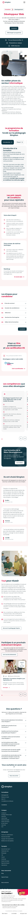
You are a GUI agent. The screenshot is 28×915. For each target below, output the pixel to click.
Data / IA (3, 799)
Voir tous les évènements (9, 654)
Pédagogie (3, 853)
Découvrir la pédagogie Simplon (11, 628)
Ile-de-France (4, 823)
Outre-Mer (3, 825)
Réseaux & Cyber (5, 797)
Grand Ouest (4, 818)
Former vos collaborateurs (7, 834)
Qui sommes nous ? (5, 849)
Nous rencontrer (14, 775)
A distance (3, 813)
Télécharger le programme (14, 32)
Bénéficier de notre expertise (7, 840)
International (4, 865)
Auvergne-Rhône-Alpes (6, 814)
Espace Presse (4, 877)
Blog (2, 873)
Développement (4, 795)
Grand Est (3, 816)
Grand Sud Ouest (5, 819)
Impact (3, 857)
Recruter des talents (5, 836)
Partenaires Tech (5, 851)
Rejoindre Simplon (5, 863)
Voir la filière (19, 462)
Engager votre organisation (7, 838)
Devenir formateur (5, 861)
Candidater (14, 28)
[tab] (7, 142)
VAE (2, 855)
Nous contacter (5, 882)
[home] (7, 2)
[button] (24, 2)
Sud (2, 826)
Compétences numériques (7, 801)
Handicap (3, 859)
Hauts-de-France (5, 821)
